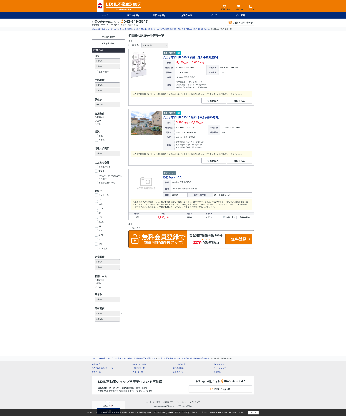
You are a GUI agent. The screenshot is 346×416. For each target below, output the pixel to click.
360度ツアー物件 (139, 364)
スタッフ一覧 (137, 372)
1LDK (101, 208)
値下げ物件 (104, 72)
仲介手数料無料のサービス (102, 368)
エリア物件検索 (179, 364)
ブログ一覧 (96, 372)
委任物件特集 (178, 368)
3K (100, 226)
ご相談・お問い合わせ (242, 22)
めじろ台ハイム (172, 177)
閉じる (253, 413)
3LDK (101, 235)
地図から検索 (219, 364)
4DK (100, 244)
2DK (100, 217)
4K (100, 239)
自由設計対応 (105, 166)
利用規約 (165, 402)
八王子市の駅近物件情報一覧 (168, 29)
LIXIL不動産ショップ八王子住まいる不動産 (130, 382)
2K (100, 213)
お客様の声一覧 (138, 368)
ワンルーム (104, 195)
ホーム (105, 15)
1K (100, 199)
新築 (99, 283)
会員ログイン (178, 372)
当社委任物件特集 (107, 182)
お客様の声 (186, 15)
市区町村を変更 (108, 37)
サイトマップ (194, 402)
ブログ (213, 15)
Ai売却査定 (96, 364)
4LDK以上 (103, 248)
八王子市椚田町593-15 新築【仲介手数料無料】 (192, 117)
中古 (99, 287)
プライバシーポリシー (179, 402)
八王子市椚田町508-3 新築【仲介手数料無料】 (191, 57)
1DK (100, 204)
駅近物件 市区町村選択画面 (144, 29)
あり (99, 120)
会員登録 (217, 372)
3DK (100, 231)
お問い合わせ (222, 389)
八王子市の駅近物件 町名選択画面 (195, 29)
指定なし (101, 117)
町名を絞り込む (108, 43)
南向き (102, 171)
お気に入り (215, 101)
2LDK (101, 222)
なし (99, 124)
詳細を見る (239, 101)
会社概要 (240, 15)
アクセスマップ (220, 368)
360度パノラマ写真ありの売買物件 (110, 175)
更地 (101, 136)
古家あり (103, 140)
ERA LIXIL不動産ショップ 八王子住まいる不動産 (112, 29)
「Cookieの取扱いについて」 (218, 413)
